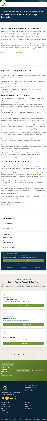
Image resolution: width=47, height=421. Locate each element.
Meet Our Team (4, 412)
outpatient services (36, 174)
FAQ (26, 404)
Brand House (44, 419)
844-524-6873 (13, 196)
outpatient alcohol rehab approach (19, 43)
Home (2, 11)
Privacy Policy (21, 419)
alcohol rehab (34, 86)
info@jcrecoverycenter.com (30, 387)
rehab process (28, 192)
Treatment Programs (5, 406)
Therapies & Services (5, 404)
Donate (4, 1)
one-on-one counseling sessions (20, 145)
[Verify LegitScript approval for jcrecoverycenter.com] (15, 398)
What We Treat (4, 408)
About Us (3, 410)
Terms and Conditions (28, 419)
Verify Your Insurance (38, 370)
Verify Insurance (28, 408)
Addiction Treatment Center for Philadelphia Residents (13, 11)
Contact (26, 406)
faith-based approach (8, 103)
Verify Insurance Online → (23, 263)
